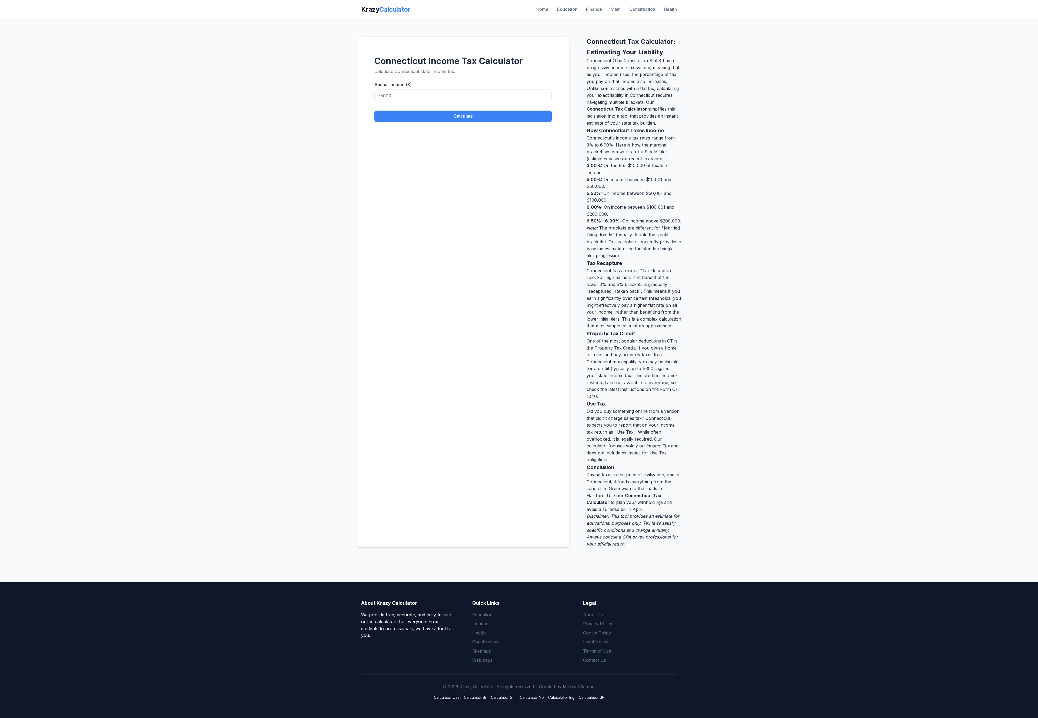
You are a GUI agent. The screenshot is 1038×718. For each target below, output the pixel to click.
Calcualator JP (591, 697)
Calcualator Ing (561, 697)
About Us (593, 614)
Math (616, 9)
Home (542, 9)
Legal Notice (595, 641)
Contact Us (594, 660)
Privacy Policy (597, 623)
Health (670, 9)
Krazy (385, 9)
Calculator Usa (447, 697)
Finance (594, 9)
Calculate (463, 116)
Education (567, 9)
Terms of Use (597, 651)
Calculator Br (475, 697)
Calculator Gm (503, 697)
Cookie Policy (597, 633)
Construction (642, 9)
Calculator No (532, 697)
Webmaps (482, 660)
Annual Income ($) (393, 84)
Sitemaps (481, 651)
